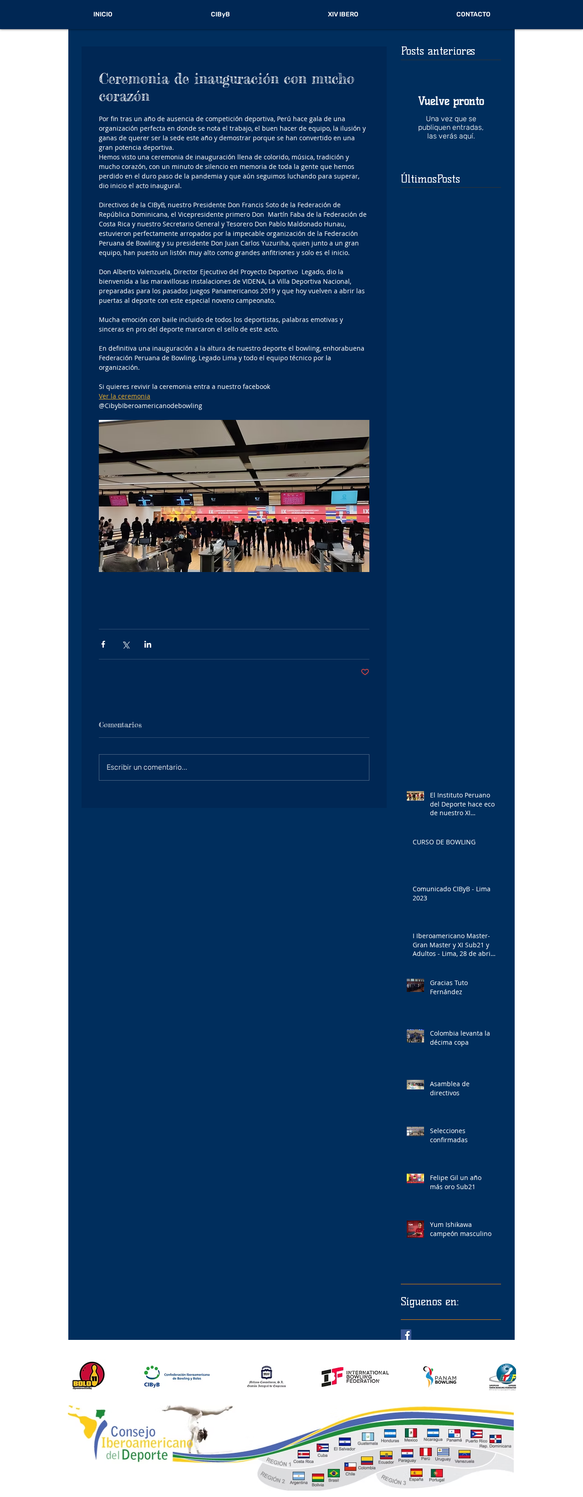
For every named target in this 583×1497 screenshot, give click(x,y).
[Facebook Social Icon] (406, 1334)
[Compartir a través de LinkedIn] (147, 644)
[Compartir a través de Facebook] (103, 644)
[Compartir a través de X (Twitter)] (125, 644)
